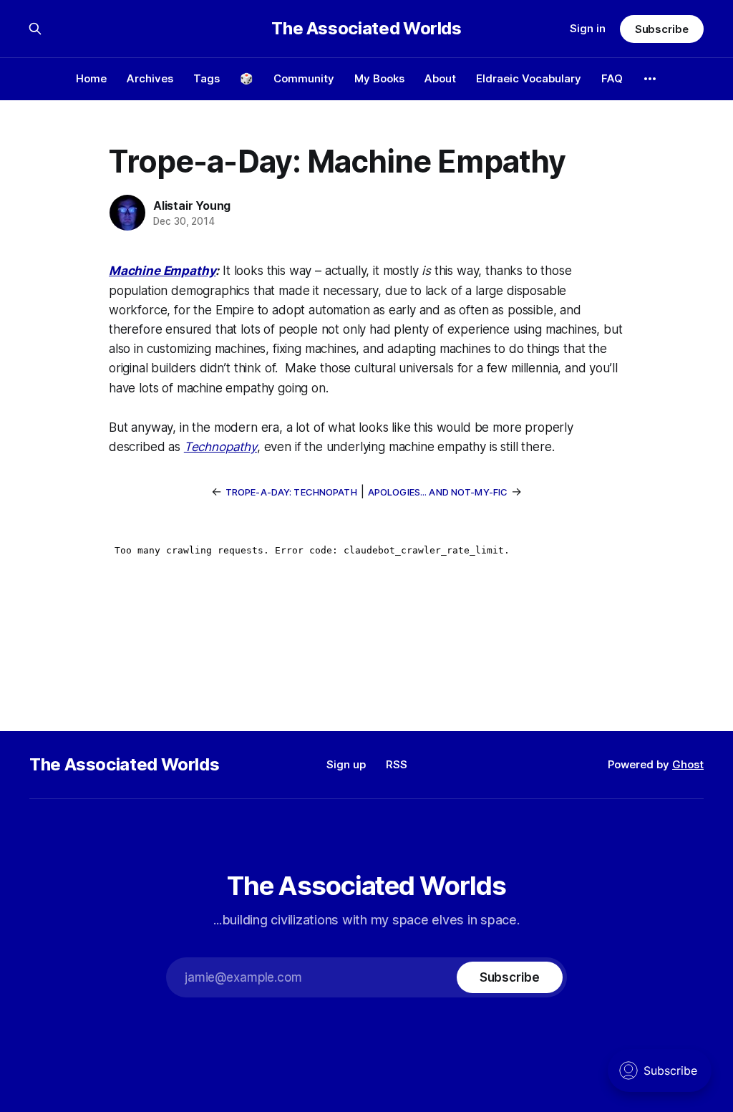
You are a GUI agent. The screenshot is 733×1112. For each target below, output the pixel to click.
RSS (396, 764)
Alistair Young (191, 205)
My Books (379, 78)
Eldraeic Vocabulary (528, 78)
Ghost (688, 764)
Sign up (346, 764)
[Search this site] (35, 28)
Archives (150, 78)
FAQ (612, 78)
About (440, 78)
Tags (206, 78)
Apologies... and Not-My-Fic (438, 492)
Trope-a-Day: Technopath (291, 492)
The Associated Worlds (366, 28)
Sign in (588, 28)
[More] (650, 78)
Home (91, 78)
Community (303, 78)
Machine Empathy (162, 271)
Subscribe (662, 29)
